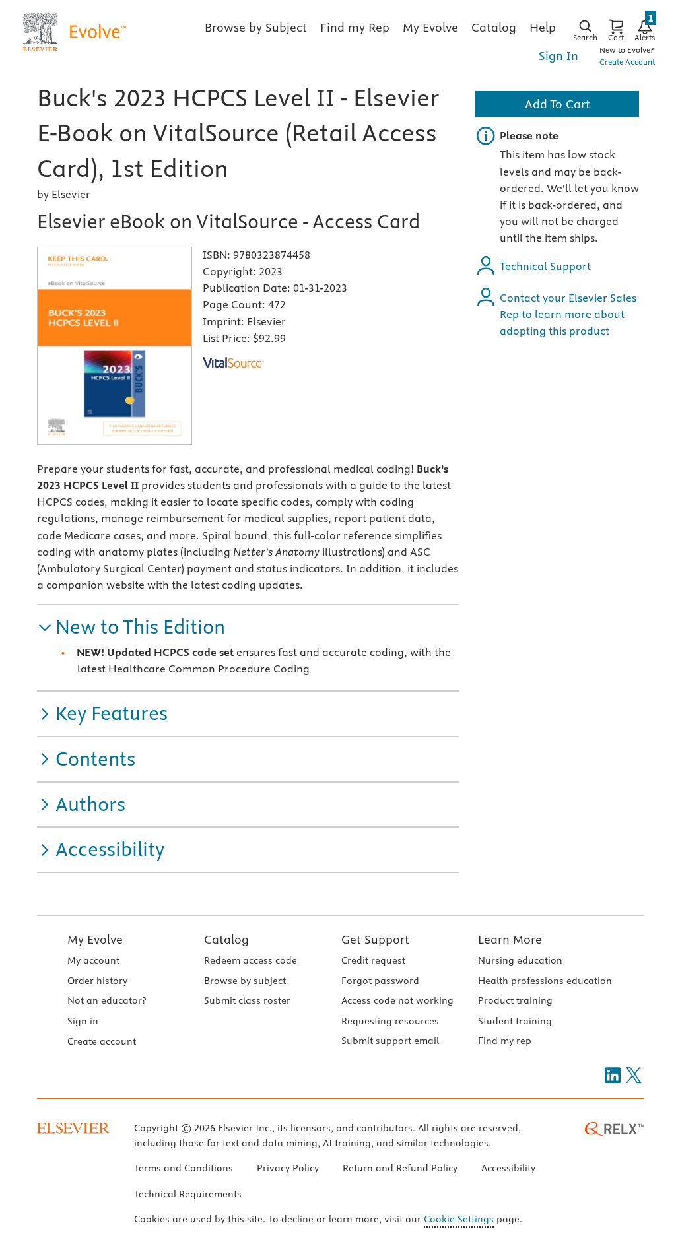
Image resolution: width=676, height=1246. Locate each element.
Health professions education (545, 981)
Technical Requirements (188, 1194)
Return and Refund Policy (400, 1168)
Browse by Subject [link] (256, 27)
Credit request (373, 960)
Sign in (82, 1021)
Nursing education (520, 960)
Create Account (627, 62)
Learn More (510, 939)
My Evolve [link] (430, 27)
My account (93, 960)
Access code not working (397, 1000)
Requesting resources (390, 1021)
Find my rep (504, 1041)
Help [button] (542, 27)
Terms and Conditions (183, 1168)
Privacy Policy (288, 1168)
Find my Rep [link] (354, 27)
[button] (131, 627)
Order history (97, 981)
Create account (101, 1041)
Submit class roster (247, 1000)
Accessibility (508, 1168)
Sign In (558, 55)
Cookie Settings (459, 1219)
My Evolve (95, 939)
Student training (515, 1021)
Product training (515, 1000)
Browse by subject (245, 981)
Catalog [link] (493, 27)
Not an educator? (106, 1000)
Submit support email (390, 1041)
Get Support (375, 939)
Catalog (226, 939)
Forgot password (380, 981)
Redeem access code (250, 960)
